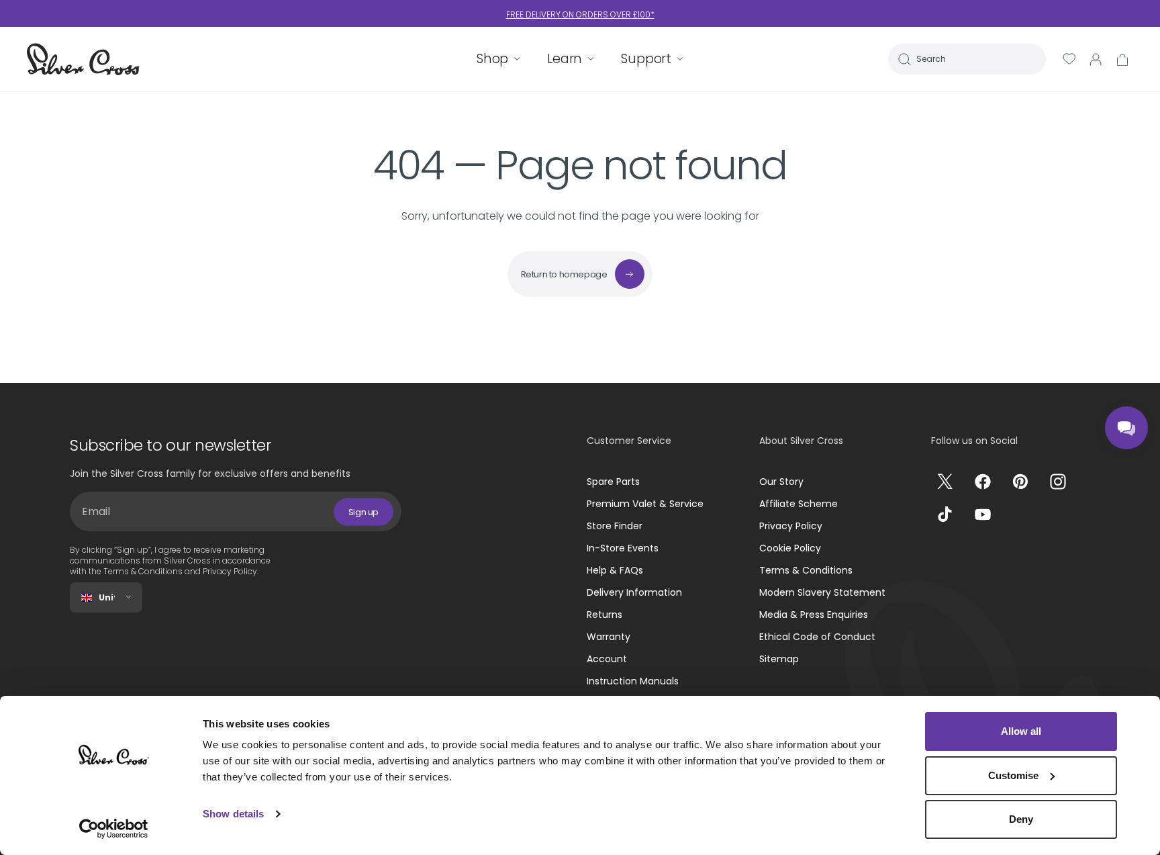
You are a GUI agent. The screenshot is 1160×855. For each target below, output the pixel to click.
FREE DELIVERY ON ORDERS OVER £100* (580, 14)
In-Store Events (623, 548)
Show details (233, 813)
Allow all (1021, 731)
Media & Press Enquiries (813, 614)
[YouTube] (983, 514)
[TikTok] (945, 514)
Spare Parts (613, 481)
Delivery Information (634, 592)
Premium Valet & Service (645, 503)
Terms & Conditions (806, 570)
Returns (604, 614)
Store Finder (614, 526)
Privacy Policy (790, 526)
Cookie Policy (790, 548)
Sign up (363, 511)
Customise (1013, 775)
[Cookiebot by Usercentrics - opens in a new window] (114, 829)
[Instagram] (1058, 481)
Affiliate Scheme (798, 503)
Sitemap (779, 659)
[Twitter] (945, 481)
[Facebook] (983, 481)
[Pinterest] (1020, 481)
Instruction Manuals (633, 681)
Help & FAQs (615, 570)
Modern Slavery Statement (822, 592)
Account (607, 659)
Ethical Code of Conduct (817, 636)
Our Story (781, 481)
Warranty (608, 636)
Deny (1021, 819)
